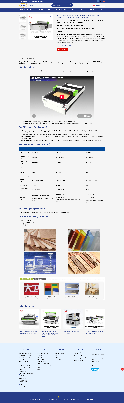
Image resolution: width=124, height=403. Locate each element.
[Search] (71, 5)
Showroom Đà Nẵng (89, 399)
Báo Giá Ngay (62, 49)
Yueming (66, 31)
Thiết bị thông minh (78, 360)
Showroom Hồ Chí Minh (52, 399)
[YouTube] (104, 1)
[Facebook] (98, 1)
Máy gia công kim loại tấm (80, 358)
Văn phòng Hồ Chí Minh (35, 399)
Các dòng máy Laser (66, 15)
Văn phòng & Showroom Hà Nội (71, 399)
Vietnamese (98, 5)
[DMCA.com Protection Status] (95, 369)
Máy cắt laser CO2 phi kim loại (79, 15)
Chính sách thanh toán (97, 352)
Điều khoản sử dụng (97, 361)
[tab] (22, 58)
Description (22, 58)
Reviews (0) (30, 58)
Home (58, 15)
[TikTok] (101, 1)
